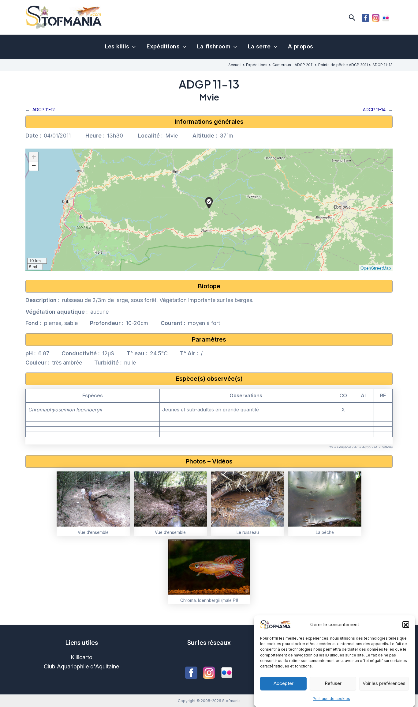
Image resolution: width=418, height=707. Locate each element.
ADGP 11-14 (374, 109)
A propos (300, 46)
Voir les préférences (384, 683)
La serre (259, 46)
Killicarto (81, 657)
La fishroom (213, 46)
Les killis (117, 46)
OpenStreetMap (375, 268)
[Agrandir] (122, 479)
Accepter (283, 683)
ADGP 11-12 (43, 109)
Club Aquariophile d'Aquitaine (81, 666)
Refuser (333, 683)
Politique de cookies (331, 698)
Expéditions (163, 46)
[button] (406, 625)
